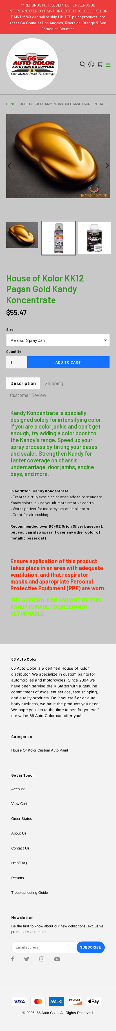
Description (23, 383)
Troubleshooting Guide (29, 892)
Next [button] (107, 166)
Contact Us (20, 848)
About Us (18, 833)
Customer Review (28, 395)
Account (18, 789)
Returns (17, 878)
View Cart (19, 803)
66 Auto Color (47, 1013)
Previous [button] (9, 166)
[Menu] (108, 64)
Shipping (54, 383)
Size (9, 329)
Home (10, 104)
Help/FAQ (19, 863)
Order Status (21, 818)
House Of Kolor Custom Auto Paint (39, 750)
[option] (58, 156)
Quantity (13, 351)
